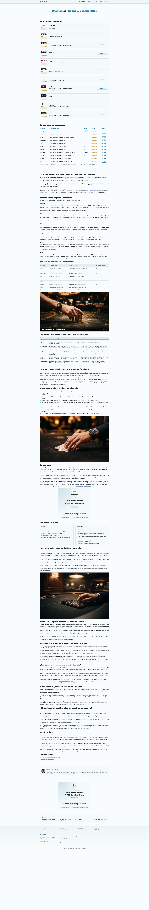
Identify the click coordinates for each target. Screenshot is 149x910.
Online (100, 1)
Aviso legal (88, 836)
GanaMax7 (67, 848)
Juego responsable (76, 840)
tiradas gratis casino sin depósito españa (48, 820)
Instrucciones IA (101, 840)
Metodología (75, 836)
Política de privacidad (90, 838)
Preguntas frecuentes (102, 836)
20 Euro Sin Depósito (90, 1)
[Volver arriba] (146, 907)
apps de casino (79, 819)
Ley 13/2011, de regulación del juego (47, 759)
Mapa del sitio (101, 838)
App (97, 1)
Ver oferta (104, 131)
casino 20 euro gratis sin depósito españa (65, 820)
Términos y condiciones (90, 840)
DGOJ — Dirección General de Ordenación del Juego (50, 757)
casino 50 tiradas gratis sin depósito (93, 190)
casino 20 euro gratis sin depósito (47, 192)
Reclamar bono (74, 510)
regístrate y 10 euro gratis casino (100, 819)
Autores (74, 838)
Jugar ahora (106, 1)
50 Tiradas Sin (82, 1)
